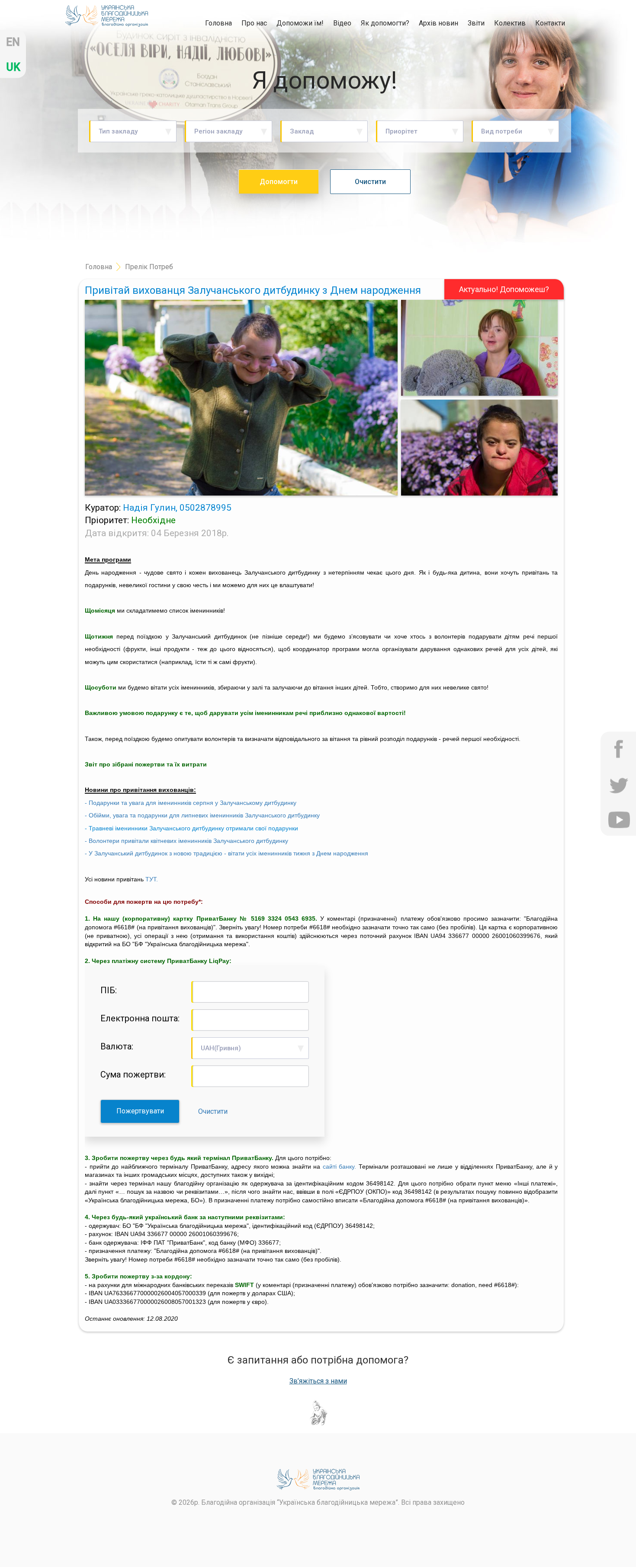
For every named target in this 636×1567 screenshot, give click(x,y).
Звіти (476, 23)
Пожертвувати (140, 1111)
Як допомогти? (385, 23)
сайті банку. (340, 1166)
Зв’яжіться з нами (318, 1381)
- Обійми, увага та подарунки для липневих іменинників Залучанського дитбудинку (202, 815)
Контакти (550, 23)
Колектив (510, 23)
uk (13, 67)
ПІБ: (108, 990)
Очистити (213, 1111)
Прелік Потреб (149, 267)
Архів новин (438, 23)
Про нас (254, 23)
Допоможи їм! (300, 23)
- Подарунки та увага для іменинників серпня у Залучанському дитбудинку (190, 802)
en (13, 42)
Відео (342, 23)
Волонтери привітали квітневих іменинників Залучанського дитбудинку (188, 840)
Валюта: (116, 1046)
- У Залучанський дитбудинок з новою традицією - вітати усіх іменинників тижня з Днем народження (226, 853)
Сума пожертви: (133, 1074)
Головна (218, 23)
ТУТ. (151, 879)
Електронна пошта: (140, 1018)
